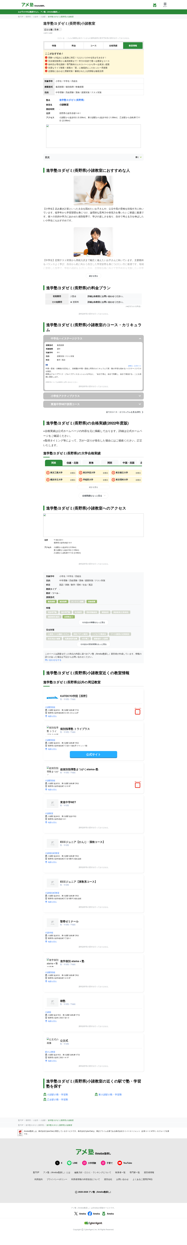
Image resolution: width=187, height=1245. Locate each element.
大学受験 (92, 1162)
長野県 (28, 16)
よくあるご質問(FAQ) (143, 1179)
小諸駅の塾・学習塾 (57, 1094)
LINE (75, 1162)
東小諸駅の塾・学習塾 (110, 1094)
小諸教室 (49, 813)
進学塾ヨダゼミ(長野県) (71, 99)
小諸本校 (49, 932)
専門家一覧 (135, 1172)
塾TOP (20, 16)
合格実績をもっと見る (92, 495)
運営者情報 (149, 1172)
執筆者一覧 (120, 1172)
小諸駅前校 (50, 707)
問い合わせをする (53, 659)
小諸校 (48, 1011)
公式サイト (93, 754)
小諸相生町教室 (52, 853)
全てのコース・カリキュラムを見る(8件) (123, 412)
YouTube (127, 1162)
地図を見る (52, 716)
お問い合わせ (122, 1179)
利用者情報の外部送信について (85, 1179)
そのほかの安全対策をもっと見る (93, 644)
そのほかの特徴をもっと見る (93, 622)
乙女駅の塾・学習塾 (57, 1099)
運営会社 (108, 1179)
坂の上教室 (50, 1051)
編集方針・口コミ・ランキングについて (92, 1172)
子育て (110, 1162)
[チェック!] (138, 712)
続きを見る (93, 276)
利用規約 (38, 1179)
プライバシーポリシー (57, 1179)
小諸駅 (43, 16)
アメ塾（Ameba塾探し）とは (56, 1172)
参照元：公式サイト (134, 366)
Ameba (82, 1213)
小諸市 (35, 16)
